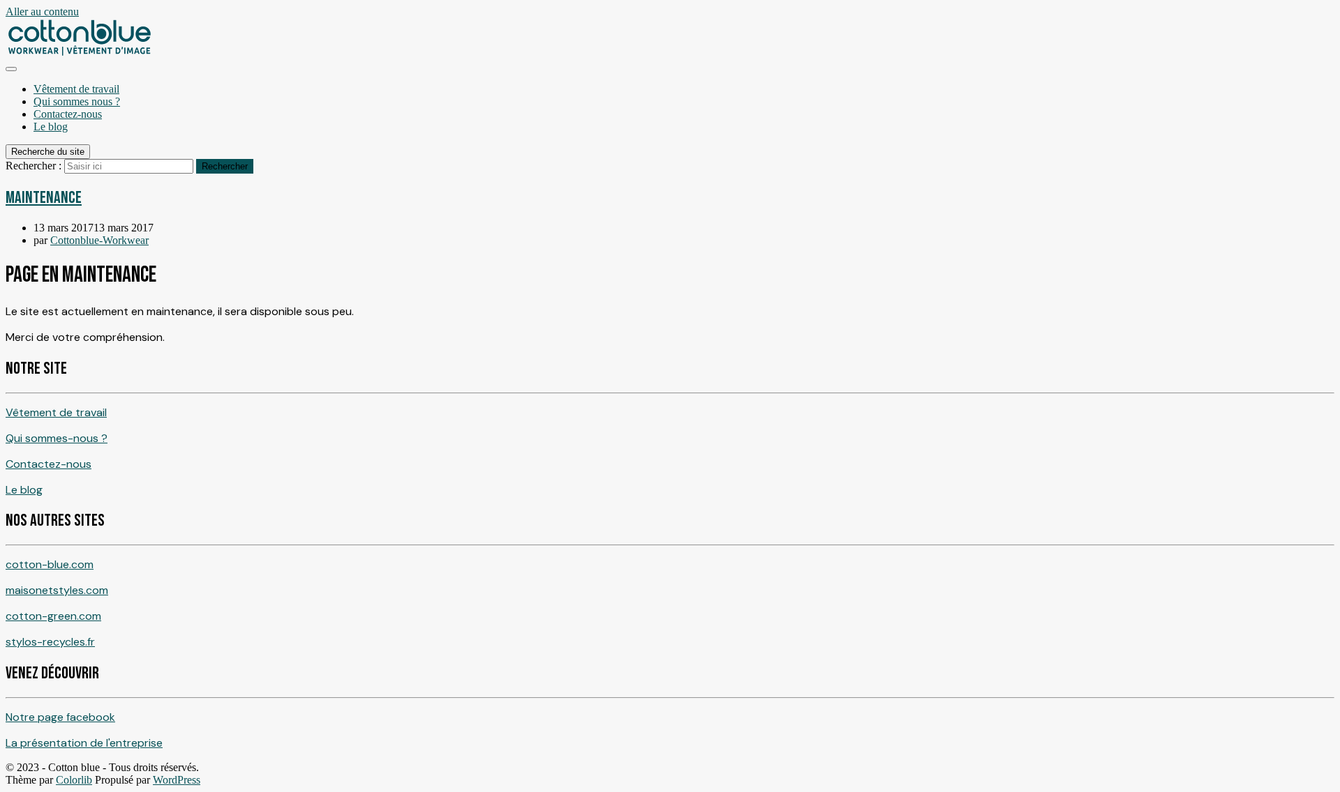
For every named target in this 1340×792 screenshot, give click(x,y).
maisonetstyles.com (57, 590)
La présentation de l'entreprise (84, 743)
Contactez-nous (68, 114)
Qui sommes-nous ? (56, 438)
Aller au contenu (42, 11)
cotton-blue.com (50, 564)
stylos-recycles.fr (50, 641)
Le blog (51, 126)
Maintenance (44, 198)
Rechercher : (33, 166)
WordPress (176, 780)
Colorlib (74, 780)
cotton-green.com (53, 616)
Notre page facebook (60, 717)
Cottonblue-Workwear (99, 240)
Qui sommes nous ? (77, 101)
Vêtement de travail (76, 89)
